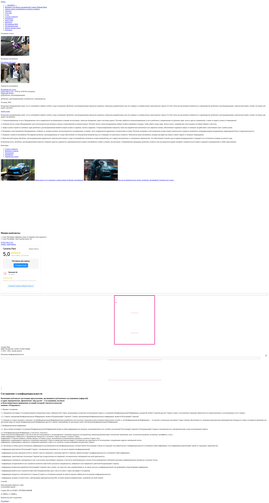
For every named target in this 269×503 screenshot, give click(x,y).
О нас (7, 15)
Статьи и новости (11, 17)
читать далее (5, 111)
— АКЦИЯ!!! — (11, 5)
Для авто (8, 11)
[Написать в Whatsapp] (141, 325)
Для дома (8, 13)
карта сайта (9, 20)
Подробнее (5, 501)
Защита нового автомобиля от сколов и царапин (22, 9)
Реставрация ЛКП (11, 24)
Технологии (9, 153)
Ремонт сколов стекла (13, 28)
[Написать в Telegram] (128, 325)
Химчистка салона (11, 156)
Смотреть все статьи (166, 180)
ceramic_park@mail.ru (8, 244)
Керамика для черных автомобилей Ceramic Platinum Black (26, 7)
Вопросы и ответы (11, 151)
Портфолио (9, 18)
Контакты (8, 22)
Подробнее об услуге (8, 62)
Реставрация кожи (11, 26)
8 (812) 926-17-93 (7, 91)
